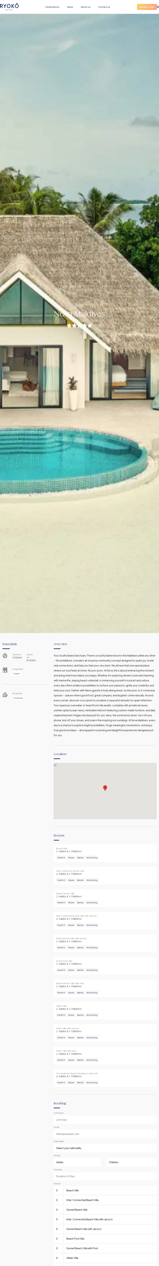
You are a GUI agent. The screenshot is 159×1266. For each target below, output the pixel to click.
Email (56, 1127)
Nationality (59, 1141)
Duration (58, 1170)
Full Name (59, 1113)
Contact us (104, 6)
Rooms (57, 1184)
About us (85, 6)
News (70, 6)
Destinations (52, 6)
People (57, 1156)
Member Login (146, 6)
